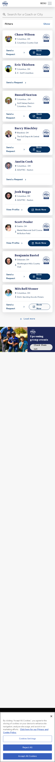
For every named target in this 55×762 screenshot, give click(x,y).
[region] (27, 737)
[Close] (51, 716)
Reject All (27, 747)
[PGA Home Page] (5, 3)
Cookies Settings (27, 738)
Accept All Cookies (27, 756)
